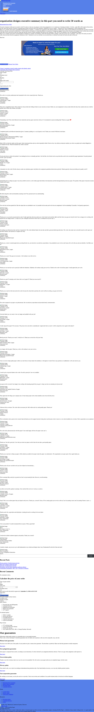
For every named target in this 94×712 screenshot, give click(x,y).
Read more (2, 646)
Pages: (1, 584)
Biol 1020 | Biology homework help (8, 564)
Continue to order (4, 64)
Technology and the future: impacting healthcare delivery (13, 567)
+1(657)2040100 (13, 11)
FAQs (4, 5)
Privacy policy (6, 693)
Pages (1, 80)
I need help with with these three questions (10, 69)
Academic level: (3, 588)
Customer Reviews (7, 4)
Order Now (2, 13)
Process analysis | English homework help (9, 563)
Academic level (3, 75)
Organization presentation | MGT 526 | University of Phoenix (14, 568)
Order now (5, 9)
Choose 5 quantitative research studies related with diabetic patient (15, 68)
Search (1, 553)
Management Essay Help (6, 24)
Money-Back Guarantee (8, 684)
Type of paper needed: (5, 581)
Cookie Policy (6, 691)
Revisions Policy (7, 685)
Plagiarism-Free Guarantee (9, 3)
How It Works (6, 7)
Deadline (2, 78)
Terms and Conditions (8, 694)
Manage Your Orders (13, 64)
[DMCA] (3, 706)
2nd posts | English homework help (8, 565)
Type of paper (3, 72)
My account (5, 8)
